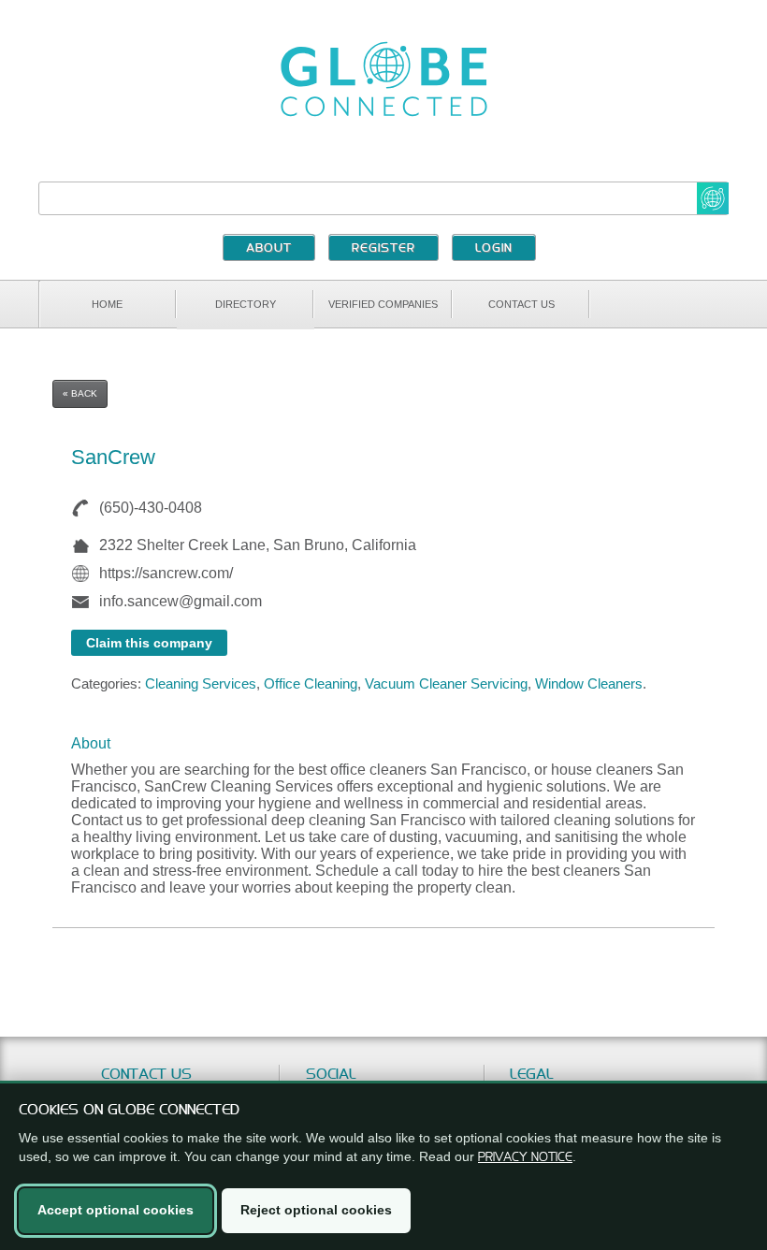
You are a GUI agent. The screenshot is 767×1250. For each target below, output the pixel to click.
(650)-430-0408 (150, 508)
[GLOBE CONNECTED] (383, 79)
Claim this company (149, 642)
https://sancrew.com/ (166, 573)
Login (494, 248)
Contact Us (521, 304)
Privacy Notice (525, 1156)
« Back (80, 393)
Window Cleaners (589, 683)
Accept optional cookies (115, 1209)
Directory (245, 304)
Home (107, 304)
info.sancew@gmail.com (180, 601)
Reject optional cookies (316, 1209)
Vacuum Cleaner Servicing (446, 683)
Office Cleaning (310, 683)
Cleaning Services (200, 683)
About (269, 248)
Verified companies (383, 304)
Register (383, 248)
